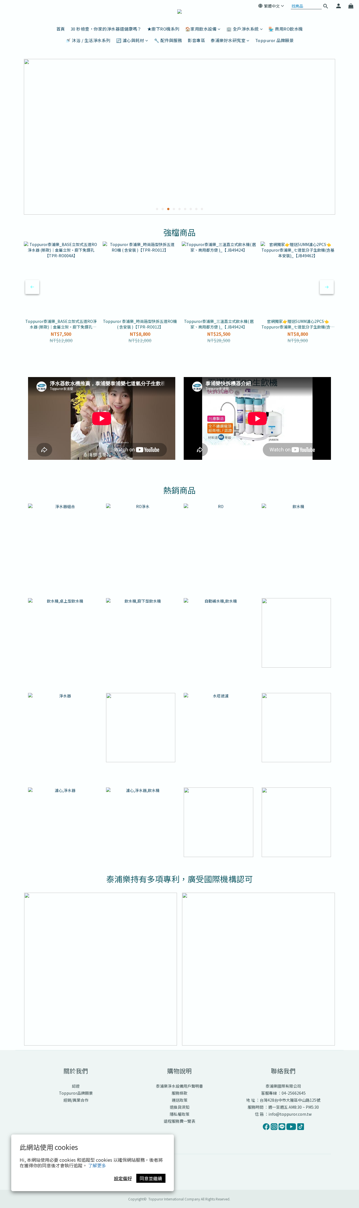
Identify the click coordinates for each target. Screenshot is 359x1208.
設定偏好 (123, 1178)
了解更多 (97, 1165)
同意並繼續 (151, 1178)
